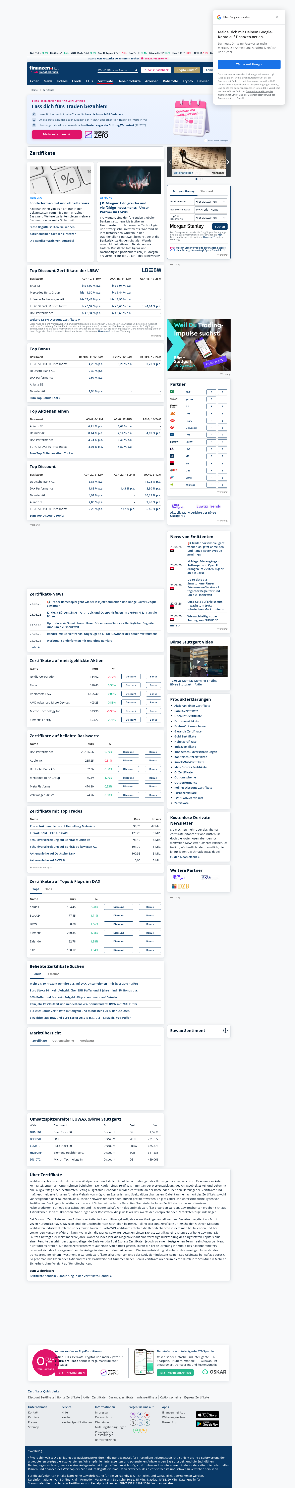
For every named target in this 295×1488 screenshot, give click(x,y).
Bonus (153, 676)
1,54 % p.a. (96, 391)
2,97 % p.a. (96, 377)
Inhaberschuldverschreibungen (195, 752)
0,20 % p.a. (125, 364)
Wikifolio (190, 484)
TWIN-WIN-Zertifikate (188, 798)
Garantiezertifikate (121, 1397)
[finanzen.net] (44, 68)
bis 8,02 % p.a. (91, 286)
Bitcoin (153, 53)
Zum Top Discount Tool (46, 515)
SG (187, 463)
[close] (277, 17)
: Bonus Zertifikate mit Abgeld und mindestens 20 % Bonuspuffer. (80, 1011)
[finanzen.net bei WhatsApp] (136, 1430)
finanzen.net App (173, 1412)
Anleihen (152, 81)
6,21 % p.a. (95, 426)
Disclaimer (102, 1422)
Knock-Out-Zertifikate (189, 762)
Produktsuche (178, 201)
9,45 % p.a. (96, 371)
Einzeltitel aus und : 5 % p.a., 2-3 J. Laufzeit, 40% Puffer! (80, 1018)
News (48, 81)
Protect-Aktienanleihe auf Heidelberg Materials (62, 826)
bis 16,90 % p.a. (120, 299)
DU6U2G (35, 1132)
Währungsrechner (174, 1417)
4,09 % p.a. (153, 433)
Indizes (62, 81)
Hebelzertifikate (185, 741)
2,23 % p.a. (96, 509)
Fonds (76, 81)
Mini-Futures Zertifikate (190, 767)
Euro (174, 53)
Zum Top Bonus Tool (44, 398)
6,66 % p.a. (153, 509)
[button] (156, 70)
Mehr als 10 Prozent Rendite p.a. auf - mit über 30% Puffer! (84, 983)
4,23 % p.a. (96, 364)
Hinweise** (104, 331)
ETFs (89, 81)
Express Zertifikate (196, 1397)
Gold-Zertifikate (185, 736)
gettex (189, 399)
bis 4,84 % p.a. (151, 306)
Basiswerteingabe (180, 209)
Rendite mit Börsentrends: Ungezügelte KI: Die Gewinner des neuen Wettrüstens (102, 634)
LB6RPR (35, 1146)
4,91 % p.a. (96, 495)
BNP (188, 392)
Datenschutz (103, 1417)
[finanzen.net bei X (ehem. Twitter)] (133, 1422)
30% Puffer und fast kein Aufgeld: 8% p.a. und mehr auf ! (74, 997)
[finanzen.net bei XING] (147, 1422)
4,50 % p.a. (95, 447)
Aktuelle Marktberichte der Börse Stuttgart (193, 514)
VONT (189, 477)
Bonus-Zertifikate (186, 711)
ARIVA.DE (125, 1483)
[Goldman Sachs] (174, 406)
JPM (188, 435)
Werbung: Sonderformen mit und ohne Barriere (79, 641)
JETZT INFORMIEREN (71, 1373)
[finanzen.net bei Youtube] (147, 1415)
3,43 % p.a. (125, 440)
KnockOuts (87, 1040)
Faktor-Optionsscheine (190, 726)
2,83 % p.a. (96, 502)
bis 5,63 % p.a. (121, 313)
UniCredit (191, 427)
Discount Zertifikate (41, 1397)
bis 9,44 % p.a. (121, 292)
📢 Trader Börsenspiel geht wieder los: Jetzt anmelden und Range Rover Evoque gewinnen (206, 548)
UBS (188, 470)
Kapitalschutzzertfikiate (190, 757)
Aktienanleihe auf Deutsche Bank (52, 853)
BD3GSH (35, 1139)
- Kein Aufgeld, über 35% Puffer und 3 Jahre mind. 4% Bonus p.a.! (84, 990)
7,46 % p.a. (153, 502)
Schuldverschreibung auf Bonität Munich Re (60, 840)
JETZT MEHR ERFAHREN (175, 1373)
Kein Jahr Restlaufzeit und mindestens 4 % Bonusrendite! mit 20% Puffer (83, 1004)
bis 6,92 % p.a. (91, 306)
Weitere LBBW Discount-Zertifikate (54, 319)
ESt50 (53, 53)
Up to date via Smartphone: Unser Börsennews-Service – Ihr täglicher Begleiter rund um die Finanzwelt (204, 587)
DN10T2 (35, 1159)
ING (188, 413)
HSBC (189, 420)
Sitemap (33, 1427)
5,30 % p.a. (153, 488)
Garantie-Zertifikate (187, 731)
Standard (206, 191)
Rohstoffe (170, 81)
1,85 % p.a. (96, 488)
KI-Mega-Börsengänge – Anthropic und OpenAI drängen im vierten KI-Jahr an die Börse (205, 567)
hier (220, 234)
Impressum (102, 1412)
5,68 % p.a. (125, 426)
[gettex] (174, 399)
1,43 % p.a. (127, 488)
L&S (188, 449)
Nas (131, 53)
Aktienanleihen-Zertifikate (192, 706)
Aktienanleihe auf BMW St (47, 860)
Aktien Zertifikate (94, 1397)
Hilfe (65, 1412)
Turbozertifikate (185, 793)
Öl (194, 53)
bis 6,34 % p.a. (91, 313)
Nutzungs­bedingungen (110, 1427)
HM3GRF (36, 1153)
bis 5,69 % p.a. (121, 306)
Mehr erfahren (54, 134)
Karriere (33, 1417)
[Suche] (136, 70)
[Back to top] (222, 1484)
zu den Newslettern (184, 857)
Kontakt (33, 1412)
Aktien (34, 81)
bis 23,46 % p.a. (90, 299)
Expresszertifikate (186, 721)
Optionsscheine (63, 1040)
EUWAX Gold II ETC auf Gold (49, 833)
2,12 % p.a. (127, 509)
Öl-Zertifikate (183, 772)
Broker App (169, 1422)
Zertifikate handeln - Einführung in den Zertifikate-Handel (70, 1276)
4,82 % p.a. (125, 447)
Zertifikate (105, 81)
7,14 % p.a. (125, 433)
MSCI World (77, 53)
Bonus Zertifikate (68, 1397)
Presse (32, 1422)
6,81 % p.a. (96, 481)
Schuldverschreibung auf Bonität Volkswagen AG (63, 847)
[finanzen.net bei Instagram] (133, 1415)
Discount (131, 676)
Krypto (187, 81)
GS (187, 406)
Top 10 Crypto (105, 53)
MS (187, 456)
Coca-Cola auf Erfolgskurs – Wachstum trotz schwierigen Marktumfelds (205, 605)
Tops (36, 889)
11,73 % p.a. (153, 481)
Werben (67, 1417)
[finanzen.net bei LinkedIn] (140, 1422)
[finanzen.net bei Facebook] (140, 1415)
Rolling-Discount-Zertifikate (193, 787)
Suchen (220, 226)
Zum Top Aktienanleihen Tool (50, 453)
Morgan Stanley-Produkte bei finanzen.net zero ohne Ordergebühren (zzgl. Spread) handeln (201, 249)
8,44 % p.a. (95, 433)
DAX (32, 53)
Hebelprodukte (129, 81)
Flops (48, 889)
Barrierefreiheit (105, 1440)
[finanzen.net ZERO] (96, 134)
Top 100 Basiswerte (176, 217)
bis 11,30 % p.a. (90, 292)
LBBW (189, 442)
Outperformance (185, 782)
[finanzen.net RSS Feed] (143, 1430)
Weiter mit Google (249, 64)
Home (34, 90)
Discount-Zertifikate (188, 716)
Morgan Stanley (184, 191)
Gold (212, 53)
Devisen (203, 81)
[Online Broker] (45, 72)
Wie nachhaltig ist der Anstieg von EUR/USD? (202, 618)
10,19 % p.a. (153, 495)
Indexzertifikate (185, 747)
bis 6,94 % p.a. (121, 286)
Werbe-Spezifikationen (77, 1422)
